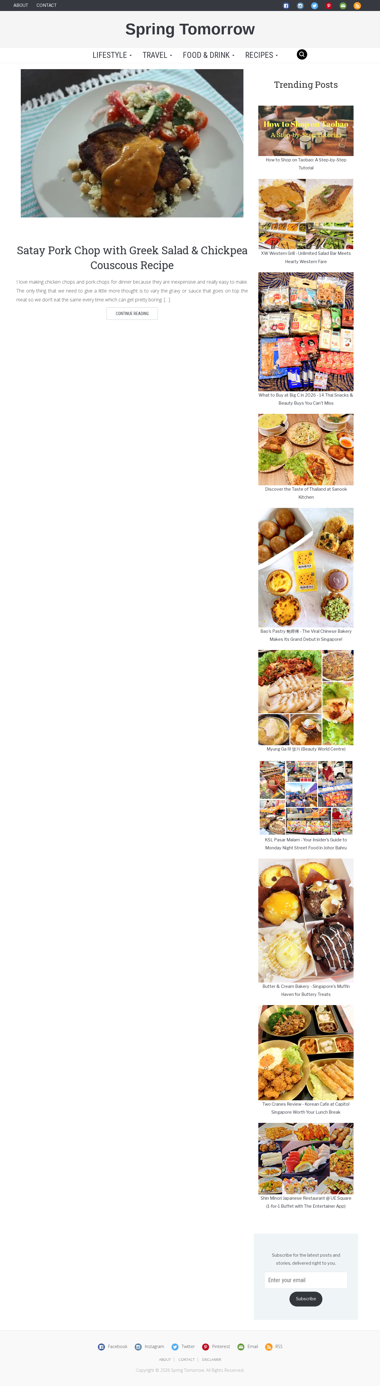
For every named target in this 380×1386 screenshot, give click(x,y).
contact (186, 1359)
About (20, 5)
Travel (155, 55)
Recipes (260, 55)
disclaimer (211, 1359)
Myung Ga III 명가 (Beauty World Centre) (306, 749)
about (165, 1359)
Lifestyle (110, 55)
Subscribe (306, 1298)
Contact (47, 5)
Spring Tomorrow (190, 29)
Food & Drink (207, 55)
